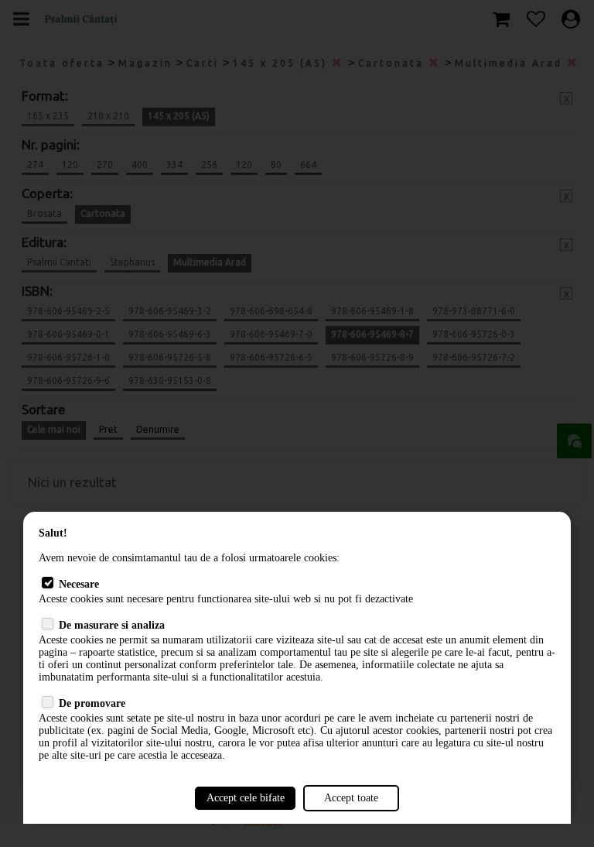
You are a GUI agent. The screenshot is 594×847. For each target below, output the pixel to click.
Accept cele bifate (246, 798)
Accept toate (351, 798)
